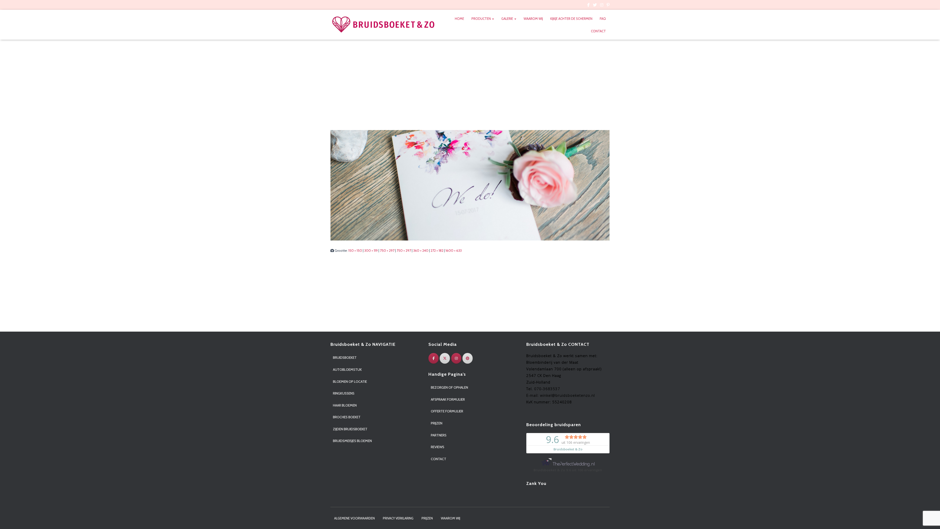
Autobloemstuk (347, 369)
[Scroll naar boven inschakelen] (930, 519)
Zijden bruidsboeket (350, 429)
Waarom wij (533, 19)
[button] (493, 19)
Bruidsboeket (345, 357)
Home (459, 19)
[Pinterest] (467, 358)
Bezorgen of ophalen (449, 387)
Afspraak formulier (448, 399)
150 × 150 (355, 250)
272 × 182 (437, 250)
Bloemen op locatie (350, 381)
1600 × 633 (454, 250)
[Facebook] (433, 358)
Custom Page (588, 5)
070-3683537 (547, 388)
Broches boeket (347, 417)
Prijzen (436, 423)
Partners (438, 435)
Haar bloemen (345, 405)
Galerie (507, 19)
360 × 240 (420, 250)
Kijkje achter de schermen (571, 19)
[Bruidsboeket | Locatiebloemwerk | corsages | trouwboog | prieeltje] (383, 24)
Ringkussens (343, 393)
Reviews (437, 447)
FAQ (603, 19)
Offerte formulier (447, 411)
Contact (598, 31)
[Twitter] (445, 358)
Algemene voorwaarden (354, 518)
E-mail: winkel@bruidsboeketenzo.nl (560, 395)
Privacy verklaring (398, 518)
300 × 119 (371, 250)
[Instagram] (456, 358)
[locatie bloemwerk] (470, 185)
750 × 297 (387, 250)
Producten (481, 19)
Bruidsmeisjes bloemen (352, 441)
